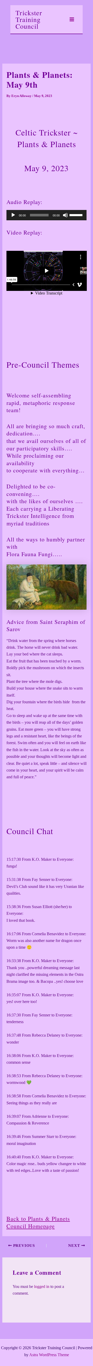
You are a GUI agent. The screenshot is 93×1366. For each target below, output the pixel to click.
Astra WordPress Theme (49, 1355)
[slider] (76, 214)
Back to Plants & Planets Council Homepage (38, 1222)
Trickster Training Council (29, 19)
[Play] (13, 215)
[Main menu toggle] (72, 19)
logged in (41, 1286)
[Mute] (65, 215)
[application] (46, 215)
